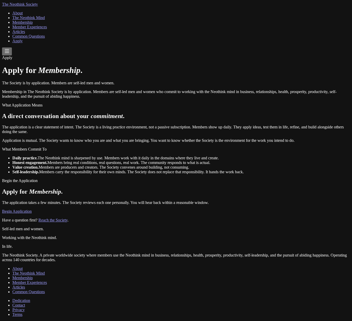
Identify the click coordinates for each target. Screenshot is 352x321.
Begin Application (17, 211)
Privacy (18, 310)
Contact (18, 305)
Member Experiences (29, 27)
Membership (22, 22)
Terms (17, 314)
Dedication (21, 300)
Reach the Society (53, 220)
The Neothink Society (20, 4)
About (17, 13)
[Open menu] (7, 51)
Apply (17, 41)
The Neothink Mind (28, 17)
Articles (18, 31)
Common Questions (28, 36)
